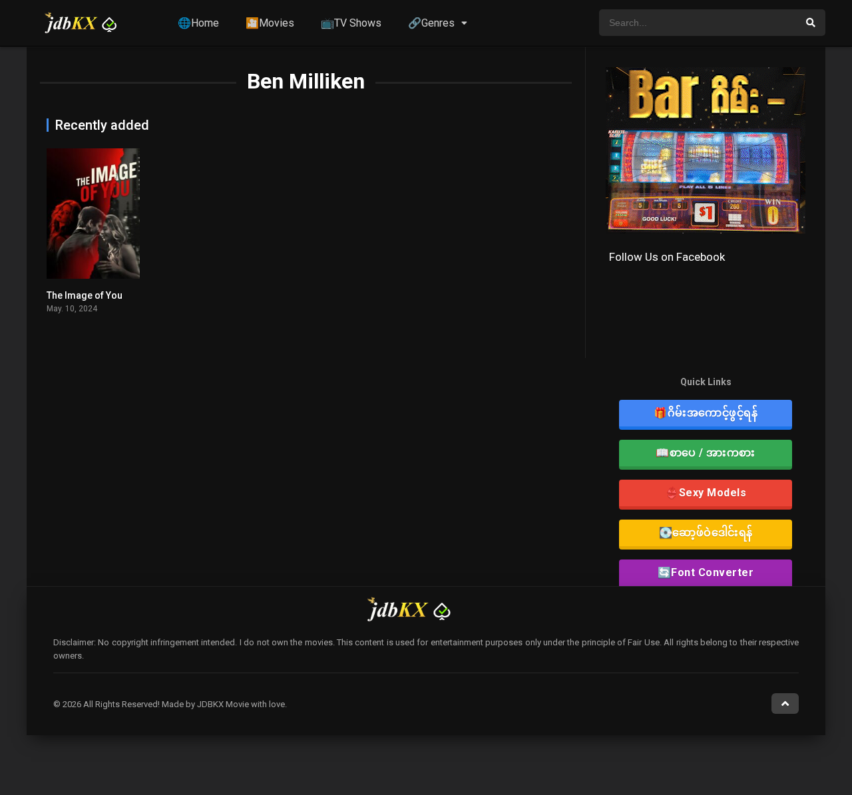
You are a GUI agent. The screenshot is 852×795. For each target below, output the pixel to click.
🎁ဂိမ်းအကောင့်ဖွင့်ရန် (705, 412)
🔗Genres (431, 23)
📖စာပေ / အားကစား (705, 452)
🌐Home (198, 23)
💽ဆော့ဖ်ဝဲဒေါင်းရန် (706, 532)
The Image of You (84, 295)
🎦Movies (270, 23)
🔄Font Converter (706, 572)
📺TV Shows (351, 23)
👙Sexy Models (705, 492)
